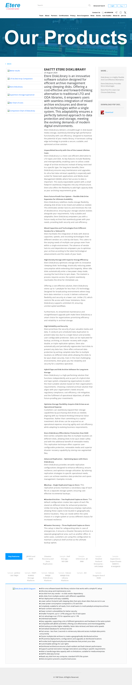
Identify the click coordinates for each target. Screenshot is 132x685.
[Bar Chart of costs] (15, 102)
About (47, 15)
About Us (116, 15)
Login (112, 6)
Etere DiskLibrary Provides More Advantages (111, 84)
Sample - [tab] (65, 559)
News (92, 15)
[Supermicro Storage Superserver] (21, 94)
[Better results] (14, 70)
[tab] (13, 556)
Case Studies (106, 15)
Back (8, 64)
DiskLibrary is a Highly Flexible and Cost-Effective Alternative (112, 78)
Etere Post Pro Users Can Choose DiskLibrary (110, 91)
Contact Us (96, 12)
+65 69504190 (108, 12)
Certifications (64, 15)
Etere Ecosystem (83, 15)
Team (41, 15)
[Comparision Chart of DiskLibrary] (21, 111)
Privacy (72, 15)
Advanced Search (99, 6)
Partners (54, 15)
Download (109, 112)
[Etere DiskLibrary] (15, 86)
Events (98, 15)
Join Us (123, 15)
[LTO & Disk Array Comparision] (20, 78)
